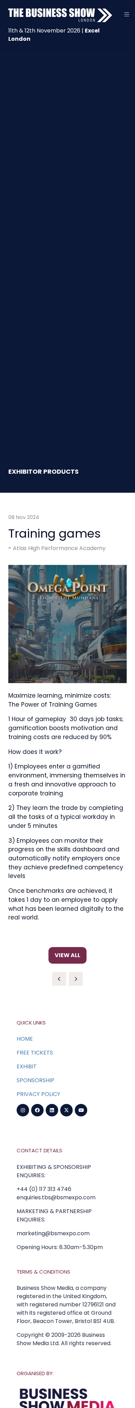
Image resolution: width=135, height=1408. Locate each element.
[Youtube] (81, 1110)
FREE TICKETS (35, 1053)
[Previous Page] (59, 979)
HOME (25, 1039)
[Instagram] (23, 1110)
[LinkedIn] (52, 1110)
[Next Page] (76, 979)
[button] (126, 14)
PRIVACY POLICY (38, 1094)
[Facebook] (37, 1110)
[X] (66, 1110)
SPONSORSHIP (35, 1080)
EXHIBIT (27, 1066)
